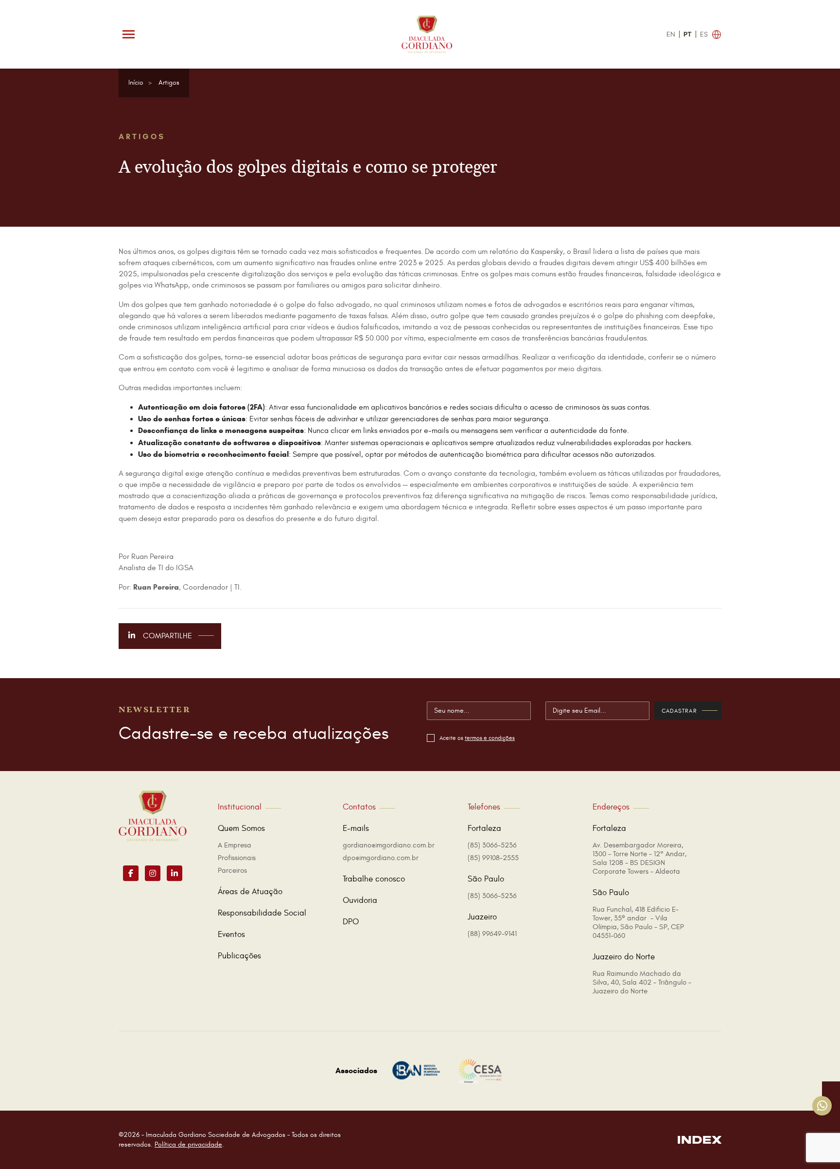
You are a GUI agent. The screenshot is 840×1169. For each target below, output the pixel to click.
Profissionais (237, 858)
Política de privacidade (188, 1144)
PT (687, 34)
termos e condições (490, 738)
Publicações (239, 956)
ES (704, 34)
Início (135, 82)
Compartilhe (166, 635)
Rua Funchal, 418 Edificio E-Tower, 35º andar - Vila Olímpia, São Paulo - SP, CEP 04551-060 (638, 922)
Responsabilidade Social (262, 913)
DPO (351, 922)
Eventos (231, 934)
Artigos (168, 82)
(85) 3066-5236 (492, 845)
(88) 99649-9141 (492, 934)
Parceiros (232, 870)
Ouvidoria (360, 900)
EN (670, 34)
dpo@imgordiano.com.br (381, 858)
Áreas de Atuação (250, 892)
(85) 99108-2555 (493, 858)
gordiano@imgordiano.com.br (389, 845)
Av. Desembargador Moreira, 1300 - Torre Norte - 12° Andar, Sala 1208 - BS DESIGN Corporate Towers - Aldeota (639, 858)
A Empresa (234, 845)
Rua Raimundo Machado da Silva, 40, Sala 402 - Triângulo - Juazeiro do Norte (642, 982)
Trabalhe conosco (374, 879)
